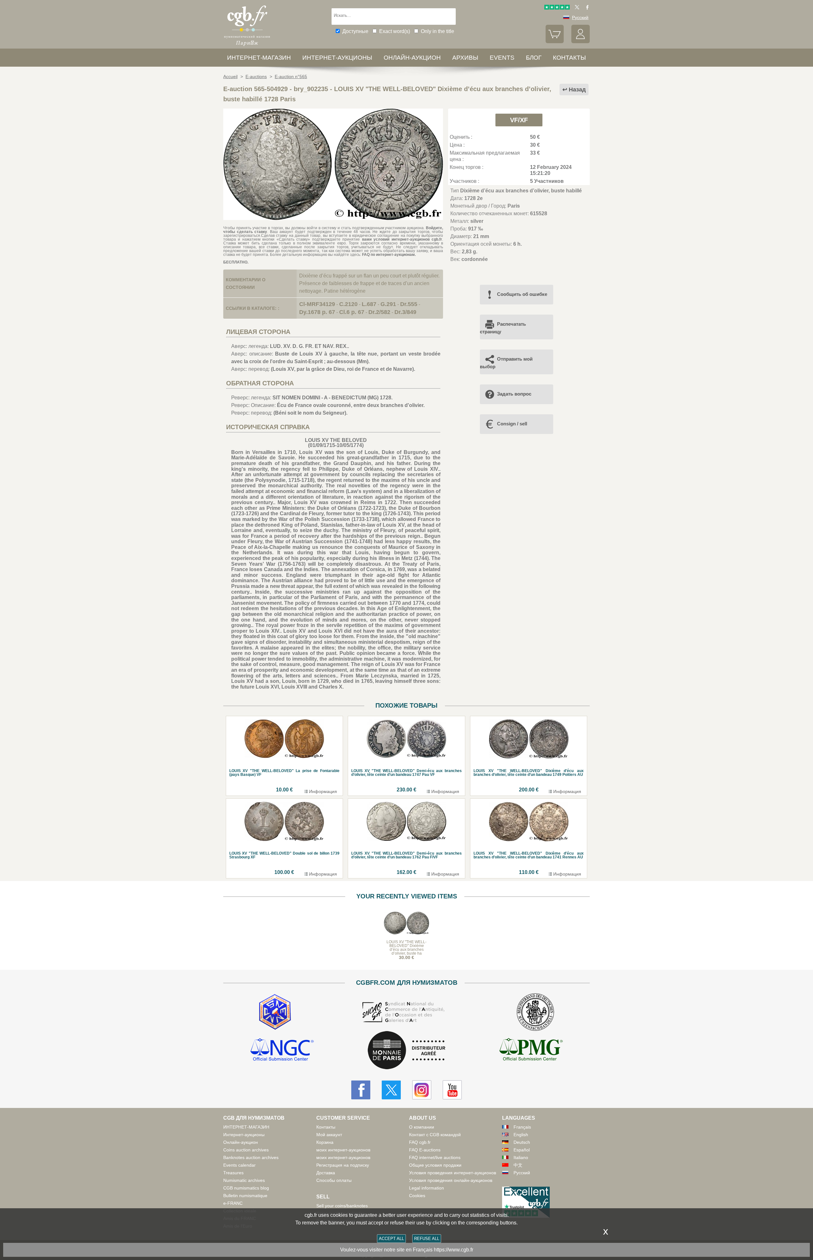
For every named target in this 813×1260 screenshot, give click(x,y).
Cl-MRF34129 (317, 304)
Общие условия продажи (435, 1165)
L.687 (369, 304)
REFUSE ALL (426, 1238)
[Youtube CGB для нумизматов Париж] (452, 1089)
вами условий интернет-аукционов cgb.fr (401, 239)
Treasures (233, 1172)
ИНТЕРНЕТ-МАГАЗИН (259, 57)
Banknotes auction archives (251, 1157)
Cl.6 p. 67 (351, 312)
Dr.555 (408, 304)
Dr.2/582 (379, 312)
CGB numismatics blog (246, 1187)
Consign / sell (512, 423)
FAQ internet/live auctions (434, 1157)
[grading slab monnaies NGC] (282, 1050)
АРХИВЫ (465, 57)
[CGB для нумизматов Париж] (247, 46)
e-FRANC (233, 1203)
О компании (421, 1127)
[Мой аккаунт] (580, 41)
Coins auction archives (246, 1149)
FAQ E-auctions (424, 1149)
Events (502, 57)
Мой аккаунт (329, 1134)
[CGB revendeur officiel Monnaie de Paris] (406, 1050)
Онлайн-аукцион (412, 57)
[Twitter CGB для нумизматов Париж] (391, 1089)
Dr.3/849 (405, 312)
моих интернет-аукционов (343, 1149)
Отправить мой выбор (506, 362)
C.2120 (348, 304)
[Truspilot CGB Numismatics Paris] (557, 7)
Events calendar (239, 1165)
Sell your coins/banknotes (342, 1205)
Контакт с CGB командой (435, 1134)
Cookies (417, 1195)
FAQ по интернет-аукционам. (389, 254)
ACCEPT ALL (391, 1238)
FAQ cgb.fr (420, 1142)
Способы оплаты (334, 1180)
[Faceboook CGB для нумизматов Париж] (360, 1089)
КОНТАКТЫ (569, 57)
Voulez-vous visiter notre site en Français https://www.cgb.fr (406, 1249)
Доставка (325, 1172)
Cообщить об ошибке (522, 294)
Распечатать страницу (503, 327)
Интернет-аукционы (337, 57)
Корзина (324, 1142)
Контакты (325, 1127)
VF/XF (519, 120)
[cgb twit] (576, 7)
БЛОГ (533, 57)
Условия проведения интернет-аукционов (452, 1172)
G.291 (388, 304)
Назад (577, 89)
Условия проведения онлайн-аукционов (450, 1180)
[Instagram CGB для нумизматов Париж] (421, 1089)
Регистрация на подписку (342, 1165)
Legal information (426, 1187)
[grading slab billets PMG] (531, 1050)
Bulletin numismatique (245, 1195)
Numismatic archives (244, 1180)
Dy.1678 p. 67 (317, 312)
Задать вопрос (514, 394)
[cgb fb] (586, 7)
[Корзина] (555, 41)
